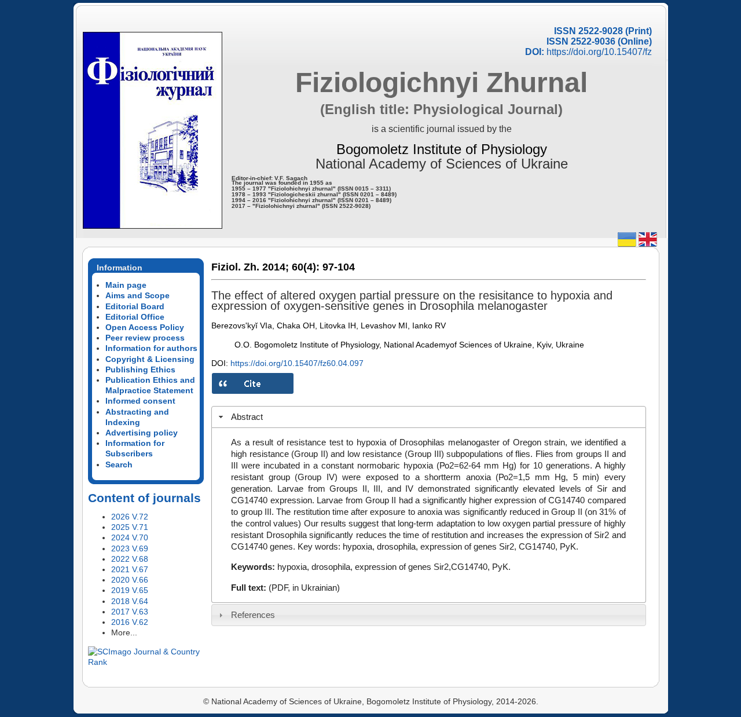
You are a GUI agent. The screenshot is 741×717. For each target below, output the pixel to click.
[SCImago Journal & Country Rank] (146, 662)
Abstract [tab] (247, 417)
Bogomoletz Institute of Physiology (441, 149)
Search (119, 464)
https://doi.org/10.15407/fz (599, 52)
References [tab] (253, 615)
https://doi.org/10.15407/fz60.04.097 (297, 363)
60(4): (306, 267)
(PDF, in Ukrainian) (304, 587)
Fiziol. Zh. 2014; (250, 267)
